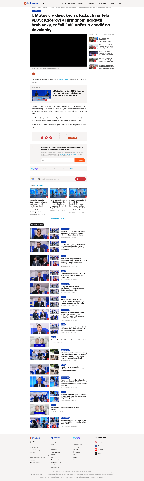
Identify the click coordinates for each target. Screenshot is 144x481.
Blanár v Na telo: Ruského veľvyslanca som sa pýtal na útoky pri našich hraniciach (73, 368)
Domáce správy (34, 447)
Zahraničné (91, 3)
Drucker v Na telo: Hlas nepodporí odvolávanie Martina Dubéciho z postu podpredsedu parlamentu (73, 328)
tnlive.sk (34, 7)
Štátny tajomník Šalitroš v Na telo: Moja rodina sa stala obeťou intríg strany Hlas (73, 275)
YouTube (100, 449)
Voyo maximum (77, 442)
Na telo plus (45, 7)
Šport (112, 3)
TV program (54, 442)
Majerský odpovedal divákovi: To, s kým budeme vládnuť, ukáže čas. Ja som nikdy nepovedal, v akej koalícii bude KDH (74, 382)
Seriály (75, 457)
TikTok (100, 453)
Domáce (80, 3)
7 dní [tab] (113, 34)
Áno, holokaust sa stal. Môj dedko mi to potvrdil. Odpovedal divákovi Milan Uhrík (73, 422)
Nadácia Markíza (56, 462)
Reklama (53, 454)
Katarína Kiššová (65, 237)
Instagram (101, 442)
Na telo (39, 7)
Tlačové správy (55, 452)
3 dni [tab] (109, 34)
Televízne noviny (77, 444)
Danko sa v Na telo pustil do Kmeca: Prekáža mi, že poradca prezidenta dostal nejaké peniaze (73, 301)
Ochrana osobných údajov (37, 457)
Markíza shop (55, 467)
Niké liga (75, 449)
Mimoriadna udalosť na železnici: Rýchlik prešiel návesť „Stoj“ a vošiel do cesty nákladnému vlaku (106, 46)
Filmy (74, 459)
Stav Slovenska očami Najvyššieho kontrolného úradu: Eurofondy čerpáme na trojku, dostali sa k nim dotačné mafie (77, 205)
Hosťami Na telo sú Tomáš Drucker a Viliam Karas (69, 340)
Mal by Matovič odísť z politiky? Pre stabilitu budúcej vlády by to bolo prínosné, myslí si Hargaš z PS (58, 204)
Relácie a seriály (55, 447)
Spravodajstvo (77, 447)
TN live (63, 3)
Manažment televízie (57, 459)
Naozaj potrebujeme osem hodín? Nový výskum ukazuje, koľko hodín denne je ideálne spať (106, 60)
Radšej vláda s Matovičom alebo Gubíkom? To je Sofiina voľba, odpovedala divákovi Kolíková (73, 233)
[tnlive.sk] (31, 3)
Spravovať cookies (35, 462)
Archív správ (33, 452)
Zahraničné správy (35, 450)
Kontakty (32, 445)
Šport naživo (76, 452)
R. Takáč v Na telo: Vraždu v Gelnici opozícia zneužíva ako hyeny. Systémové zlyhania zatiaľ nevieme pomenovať (74, 247)
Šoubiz (53, 444)
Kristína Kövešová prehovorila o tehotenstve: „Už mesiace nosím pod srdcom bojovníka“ (105, 39)
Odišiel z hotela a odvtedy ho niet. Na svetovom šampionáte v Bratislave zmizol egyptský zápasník (106, 53)
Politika (63, 256)
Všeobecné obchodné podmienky (39, 455)
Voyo (71, 169)
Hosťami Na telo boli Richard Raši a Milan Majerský (66, 408)
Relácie (75, 454)
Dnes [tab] (105, 34)
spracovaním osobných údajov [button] (68, 154)
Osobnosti (54, 449)
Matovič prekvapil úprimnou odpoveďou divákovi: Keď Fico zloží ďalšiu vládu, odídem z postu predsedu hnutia (74, 261)
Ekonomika (102, 3)
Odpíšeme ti (54, 465)
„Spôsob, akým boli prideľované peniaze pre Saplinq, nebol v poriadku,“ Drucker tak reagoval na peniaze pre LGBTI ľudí (73, 315)
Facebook (101, 446)
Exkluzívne (72, 3)
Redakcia (32, 460)
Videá (119, 3)
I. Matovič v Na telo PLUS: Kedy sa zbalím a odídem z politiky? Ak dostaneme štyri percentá (68, 93)
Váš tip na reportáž (38, 442)
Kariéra (53, 457)
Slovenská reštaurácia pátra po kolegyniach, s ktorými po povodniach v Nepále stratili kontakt (106, 66)
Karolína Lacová (34, 214)
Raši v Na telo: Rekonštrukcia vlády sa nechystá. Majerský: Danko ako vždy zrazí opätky (73, 396)
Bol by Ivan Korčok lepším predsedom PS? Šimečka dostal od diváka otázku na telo (73, 288)
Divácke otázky (65, 228)
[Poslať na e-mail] (46, 137)
